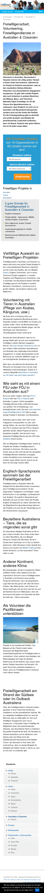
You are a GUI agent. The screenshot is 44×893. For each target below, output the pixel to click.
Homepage (7, 17)
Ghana (13, 773)
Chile (13, 838)
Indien (13, 789)
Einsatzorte (19, 11)
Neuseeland (7, 198)
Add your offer (15, 879)
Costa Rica (15, 842)
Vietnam (14, 811)
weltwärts (7, 439)
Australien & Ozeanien (17, 816)
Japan (13, 796)
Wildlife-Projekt (28, 548)
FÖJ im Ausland (23, 398)
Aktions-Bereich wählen (22, 164)
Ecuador (14, 845)
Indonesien (15, 793)
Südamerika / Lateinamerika (19, 835)
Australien (6, 192)
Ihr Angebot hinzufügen (29, 879)
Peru (12, 852)
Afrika (10, 770)
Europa (11, 825)
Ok (37, 890)
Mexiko (13, 849)
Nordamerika (13, 830)
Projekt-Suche (7, 11)
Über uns (7, 879)
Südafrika (14, 777)
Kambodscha (16, 800)
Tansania (14, 780)
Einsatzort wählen (22, 155)
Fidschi (5, 195)
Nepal (13, 804)
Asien (10, 786)
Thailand (14, 807)
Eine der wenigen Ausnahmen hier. (23, 345)
